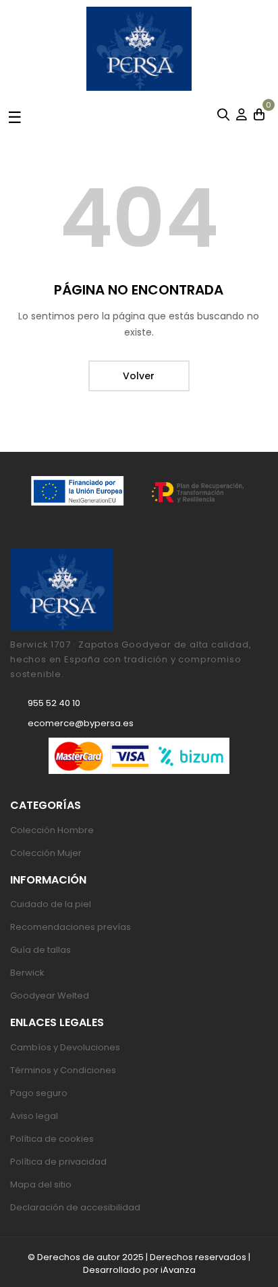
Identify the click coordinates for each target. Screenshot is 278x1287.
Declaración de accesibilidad (75, 1207)
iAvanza (178, 1269)
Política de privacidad (58, 1161)
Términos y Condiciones (63, 1070)
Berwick (27, 972)
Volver (139, 376)
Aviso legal (34, 1115)
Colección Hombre (52, 830)
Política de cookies (52, 1138)
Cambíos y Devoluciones (65, 1047)
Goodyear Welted (49, 995)
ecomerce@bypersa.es (81, 723)
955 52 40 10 (54, 703)
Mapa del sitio (41, 1184)
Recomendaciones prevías (70, 927)
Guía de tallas (40, 949)
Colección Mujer (46, 853)
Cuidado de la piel (50, 904)
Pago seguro (38, 1093)
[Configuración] (241, 115)
